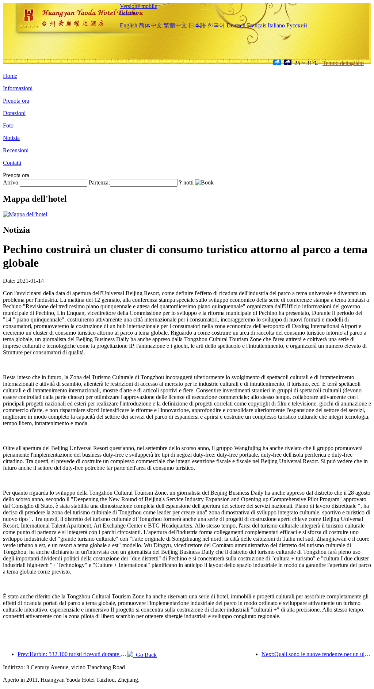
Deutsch (235, 25)
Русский (296, 25)
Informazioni (18, 88)
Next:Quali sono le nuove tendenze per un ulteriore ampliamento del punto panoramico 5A (316, 654)
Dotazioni (14, 113)
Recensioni (15, 150)
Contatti (12, 163)
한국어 (216, 25)
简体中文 (150, 25)
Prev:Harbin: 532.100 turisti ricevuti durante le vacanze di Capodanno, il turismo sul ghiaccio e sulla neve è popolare (72, 654)
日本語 (197, 25)
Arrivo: (11, 182)
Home (10, 76)
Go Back (145, 655)
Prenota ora (16, 101)
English (128, 25)
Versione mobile (138, 6)
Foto (8, 125)
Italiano (128, 12)
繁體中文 (175, 25)
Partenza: (99, 182)
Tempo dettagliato (343, 63)
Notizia (11, 138)
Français (256, 25)
